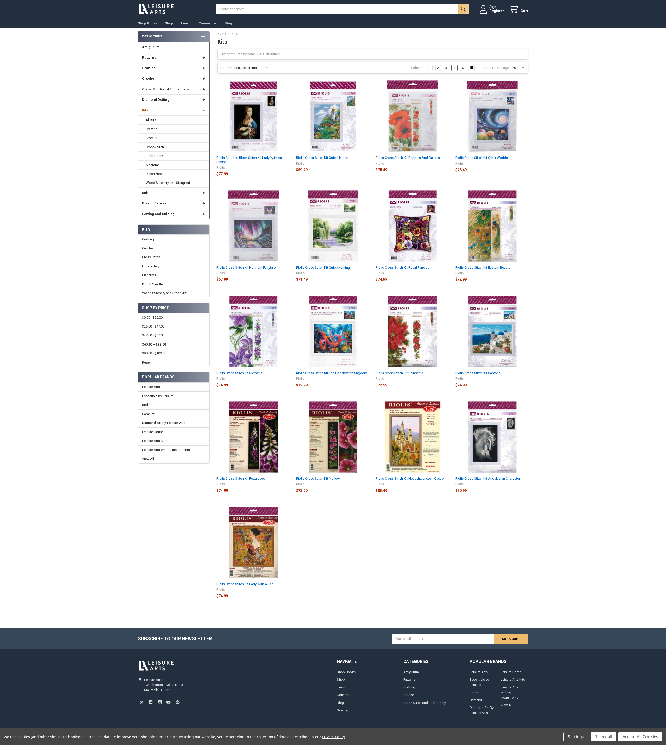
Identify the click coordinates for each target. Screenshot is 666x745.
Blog (228, 23)
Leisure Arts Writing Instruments (166, 450)
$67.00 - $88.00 (154, 344)
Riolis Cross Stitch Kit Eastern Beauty (482, 268)
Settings (576, 737)
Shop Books (147, 23)
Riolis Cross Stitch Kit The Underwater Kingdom (331, 373)
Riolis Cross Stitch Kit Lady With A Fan (244, 584)
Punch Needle (156, 174)
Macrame (153, 165)
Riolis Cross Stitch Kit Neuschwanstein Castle (410, 478)
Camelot (148, 414)
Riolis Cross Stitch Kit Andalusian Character (487, 478)
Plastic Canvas (154, 203)
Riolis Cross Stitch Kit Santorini (478, 373)
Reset (146, 362)
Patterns (149, 57)
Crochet (148, 78)
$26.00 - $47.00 (153, 326)
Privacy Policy (333, 736)
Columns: (418, 68)
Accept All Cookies (640, 737)
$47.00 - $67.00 (153, 335)
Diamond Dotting (155, 100)
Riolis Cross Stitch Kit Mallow (318, 478)
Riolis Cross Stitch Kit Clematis (239, 373)
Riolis (146, 405)
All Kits (151, 120)
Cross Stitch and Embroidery (165, 89)
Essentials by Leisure (158, 396)
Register (496, 11)
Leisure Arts (151, 387)
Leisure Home (152, 432)
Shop (169, 23)
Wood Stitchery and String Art (168, 183)
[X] (141, 702)
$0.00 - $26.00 (152, 318)
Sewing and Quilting (158, 214)
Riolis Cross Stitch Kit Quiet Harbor (322, 158)
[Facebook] (150, 702)
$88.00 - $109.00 (154, 353)
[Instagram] (159, 702)
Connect (205, 23)
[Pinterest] (177, 702)
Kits (145, 110)
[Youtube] (168, 702)
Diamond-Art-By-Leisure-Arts (163, 423)
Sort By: (226, 68)
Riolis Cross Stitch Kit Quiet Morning (323, 268)
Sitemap (343, 710)
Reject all (603, 737)
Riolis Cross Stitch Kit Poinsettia (399, 373)
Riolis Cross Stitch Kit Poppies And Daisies (408, 158)
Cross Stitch (155, 147)
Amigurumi (151, 47)
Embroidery (154, 156)
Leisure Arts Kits (154, 441)
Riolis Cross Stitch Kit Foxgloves (240, 478)
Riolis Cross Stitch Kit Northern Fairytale (246, 268)
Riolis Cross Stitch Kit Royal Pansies (402, 268)
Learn (186, 23)
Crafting (149, 68)
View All (148, 459)
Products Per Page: (496, 68)
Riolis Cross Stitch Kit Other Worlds (481, 158)
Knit (145, 193)
